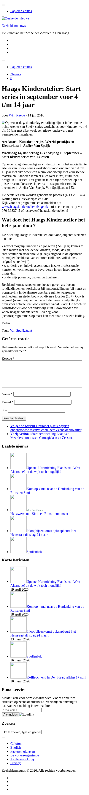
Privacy (15, 763)
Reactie (8, 358)
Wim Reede (17, 115)
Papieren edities (21, 11)
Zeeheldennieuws (14, 25)
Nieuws (15, 74)
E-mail (7, 402)
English (15, 747)
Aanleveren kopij (22, 759)
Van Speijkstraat (21, 330)
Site (4, 410)
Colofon (16, 743)
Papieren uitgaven (22, 751)
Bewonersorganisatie (24, 755)
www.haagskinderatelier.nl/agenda (25, 206)
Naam (7, 394)
